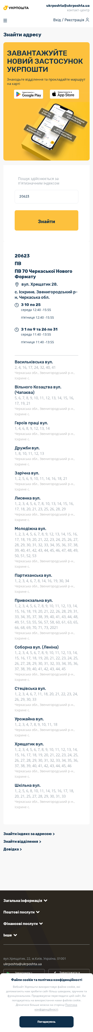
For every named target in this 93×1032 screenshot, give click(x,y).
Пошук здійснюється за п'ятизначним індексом (38, 180)
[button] (24, 901)
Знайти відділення (20, 841)
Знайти (46, 221)
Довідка (11, 849)
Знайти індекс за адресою (27, 834)
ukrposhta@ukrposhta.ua (22, 964)
